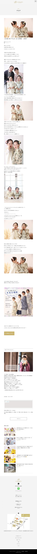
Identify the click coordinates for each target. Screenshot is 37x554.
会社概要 (22, 551)
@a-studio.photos (18, 490)
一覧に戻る (18, 418)
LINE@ (10, 327)
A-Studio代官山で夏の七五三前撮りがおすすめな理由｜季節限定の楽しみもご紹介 (25, 447)
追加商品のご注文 (19, 501)
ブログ (18, 545)
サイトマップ (19, 551)
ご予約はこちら (18, 504)
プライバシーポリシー (12, 551)
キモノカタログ (6, 96)
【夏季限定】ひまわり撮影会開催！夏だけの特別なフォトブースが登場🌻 (24, 456)
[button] (35, 1)
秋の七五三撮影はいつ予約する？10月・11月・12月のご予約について (24, 438)
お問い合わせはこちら (18, 507)
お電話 (5, 327)
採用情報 (26, 551)
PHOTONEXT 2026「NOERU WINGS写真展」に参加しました (25, 465)
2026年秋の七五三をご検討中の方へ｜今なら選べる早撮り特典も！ (25, 429)
